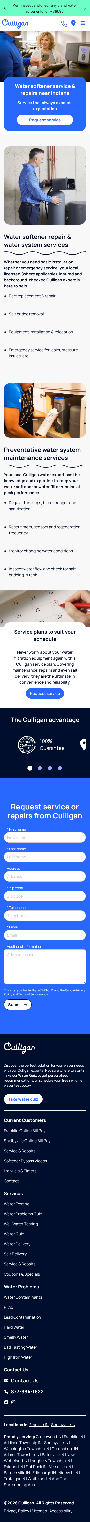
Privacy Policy (16, 1511)
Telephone (16, 907)
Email (12, 927)
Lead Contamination (22, 1317)
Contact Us (25, 1380)
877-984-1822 (27, 1391)
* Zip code (15, 887)
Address (13, 868)
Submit (15, 1004)
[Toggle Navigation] (83, 24)
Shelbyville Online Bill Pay (27, 1141)
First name (16, 829)
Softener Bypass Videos (25, 1161)
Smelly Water (16, 1337)
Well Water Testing (21, 1224)
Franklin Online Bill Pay (25, 1130)
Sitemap (39, 1511)
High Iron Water (18, 1357)
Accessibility (61, 1511)
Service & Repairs (20, 1151)
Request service (45, 120)
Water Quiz (14, 1234)
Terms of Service (29, 994)
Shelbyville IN (63, 1424)
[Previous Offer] (6, 8)
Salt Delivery (15, 1254)
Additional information (24, 946)
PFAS (9, 1307)
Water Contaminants (23, 1297)
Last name (16, 848)
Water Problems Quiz (23, 1214)
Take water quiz (23, 1099)
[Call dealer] (64, 24)
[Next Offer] (84, 8)
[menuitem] (73, 23)
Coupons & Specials (22, 1274)
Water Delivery (17, 1244)
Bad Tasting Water (20, 1347)
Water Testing (17, 1204)
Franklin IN (40, 1424)
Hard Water (14, 1327)
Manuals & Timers (20, 1171)
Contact (11, 1181)
